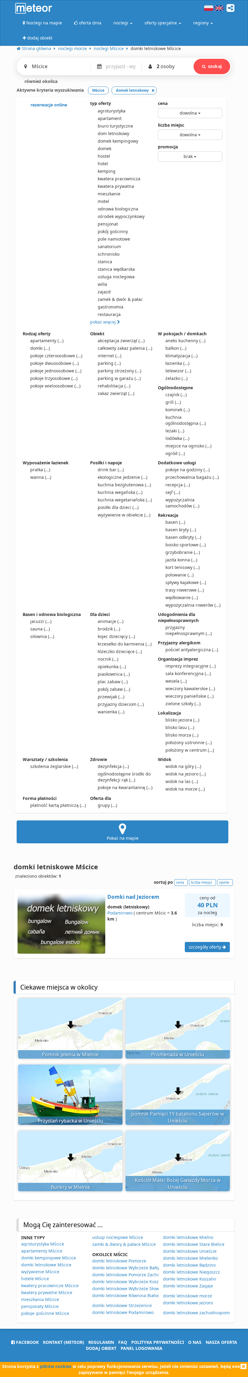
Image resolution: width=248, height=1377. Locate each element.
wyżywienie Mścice (40, 1271)
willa (102, 284)
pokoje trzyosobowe (53, 378)
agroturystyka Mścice (42, 1244)
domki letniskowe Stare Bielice (193, 1244)
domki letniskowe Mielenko (190, 1258)
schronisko (108, 254)
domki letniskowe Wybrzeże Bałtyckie (129, 1268)
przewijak (111, 697)
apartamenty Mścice (41, 1251)
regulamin (101, 1342)
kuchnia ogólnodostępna (185, 420)
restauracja (109, 314)
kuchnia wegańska (120, 492)
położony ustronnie (188, 742)
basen (175, 522)
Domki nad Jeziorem (133, 896)
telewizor (178, 371)
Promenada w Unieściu (177, 1054)
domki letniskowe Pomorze (119, 1261)
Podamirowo (119, 913)
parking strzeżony (119, 371)
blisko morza (181, 735)
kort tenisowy (182, 567)
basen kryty (180, 529)
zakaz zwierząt (116, 393)
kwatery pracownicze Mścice (50, 1285)
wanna (40, 477)
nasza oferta (221, 1342)
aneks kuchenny (185, 340)
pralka (40, 469)
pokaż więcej (103, 322)
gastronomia (110, 307)
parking (109, 363)
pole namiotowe (114, 239)
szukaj (215, 66)
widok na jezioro (185, 774)
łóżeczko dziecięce (120, 651)
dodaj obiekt (101, 1348)
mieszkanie (109, 194)
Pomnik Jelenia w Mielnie (70, 1054)
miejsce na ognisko (188, 446)
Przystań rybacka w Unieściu (70, 1120)
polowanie (179, 575)
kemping (107, 171)
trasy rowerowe (184, 590)
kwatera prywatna (116, 186)
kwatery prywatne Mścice (46, 1292)
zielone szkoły (183, 703)
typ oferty (100, 103)
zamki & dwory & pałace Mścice (124, 1244)
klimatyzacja (181, 355)
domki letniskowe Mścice (46, 1265)
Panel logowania (141, 1348)
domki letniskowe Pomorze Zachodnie (130, 1275)
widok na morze (185, 789)
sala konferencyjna (188, 673)
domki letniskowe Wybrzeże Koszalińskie (133, 1281)
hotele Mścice (35, 1278)
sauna (40, 629)
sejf (172, 492)
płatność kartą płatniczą (58, 805)
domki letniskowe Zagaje (188, 1286)
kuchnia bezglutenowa (124, 485)
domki (40, 348)
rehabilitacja (114, 386)
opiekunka (112, 666)
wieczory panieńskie (189, 696)
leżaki (174, 431)
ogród (175, 453)
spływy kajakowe (185, 582)
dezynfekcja (113, 766)
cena (163, 103)
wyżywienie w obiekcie (124, 515)
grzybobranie (182, 552)
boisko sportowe (185, 545)
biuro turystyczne (115, 126)
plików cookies (55, 1366)
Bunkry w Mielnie (70, 1187)
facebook (27, 1342)
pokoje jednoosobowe (55, 371)
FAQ (122, 1342)
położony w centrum (189, 750)
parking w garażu (119, 378)
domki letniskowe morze (187, 1296)
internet (109, 355)
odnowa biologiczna (118, 209)
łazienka (177, 363)
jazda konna (181, 560)
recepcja (177, 485)
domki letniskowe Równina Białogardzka (133, 1295)
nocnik (108, 659)
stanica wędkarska (116, 269)
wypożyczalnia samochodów (182, 503)
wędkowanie (181, 597)
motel (103, 201)
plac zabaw (113, 681)
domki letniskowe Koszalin (189, 1279)
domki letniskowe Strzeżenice (122, 1305)
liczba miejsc (171, 125)
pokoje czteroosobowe (56, 355)
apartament (110, 118)
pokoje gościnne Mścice (45, 1313)
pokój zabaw (114, 689)
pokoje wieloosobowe (55, 386)
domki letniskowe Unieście (190, 1251)
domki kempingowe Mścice (48, 1258)
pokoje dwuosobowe (54, 363)
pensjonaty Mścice (40, 1306)
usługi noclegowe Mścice (117, 1237)
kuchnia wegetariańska (125, 500)
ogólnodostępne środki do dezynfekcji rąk (124, 777)
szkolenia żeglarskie (54, 766)
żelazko (176, 378)
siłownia (42, 636)
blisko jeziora (182, 720)
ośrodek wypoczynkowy (121, 216)
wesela (176, 681)
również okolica (40, 81)
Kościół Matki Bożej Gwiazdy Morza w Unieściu (178, 1183)
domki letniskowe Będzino (189, 1265)
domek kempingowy (118, 141)
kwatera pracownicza (119, 179)
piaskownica (114, 674)
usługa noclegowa (116, 277)
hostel (104, 156)
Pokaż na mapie (123, 838)
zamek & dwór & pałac (120, 299)
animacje (110, 621)
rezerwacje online (48, 105)
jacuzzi (40, 621)
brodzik (109, 629)
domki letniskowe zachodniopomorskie (202, 1312)
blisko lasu (179, 727)
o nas (194, 1342)
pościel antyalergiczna (191, 649)
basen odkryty (183, 537)
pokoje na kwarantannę (125, 787)
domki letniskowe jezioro (188, 1303)
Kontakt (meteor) (63, 1342)
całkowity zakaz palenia (125, 348)
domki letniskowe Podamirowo (123, 1312)
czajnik (176, 394)
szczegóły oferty (205, 947)
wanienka (111, 712)
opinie (224, 882)
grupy (107, 805)
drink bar (111, 469)
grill (173, 402)
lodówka (177, 438)
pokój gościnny (113, 231)
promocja (168, 147)
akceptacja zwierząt (121, 340)
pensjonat (108, 224)
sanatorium (109, 246)
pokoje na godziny (187, 469)
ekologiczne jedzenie (122, 477)
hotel (103, 163)
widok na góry (183, 766)
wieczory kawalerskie (190, 688)
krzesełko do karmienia (125, 644)
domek (104, 148)
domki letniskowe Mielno (188, 1237)
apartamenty (47, 340)
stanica (105, 261)
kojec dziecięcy (116, 636)
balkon (175, 348)
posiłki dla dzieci (118, 507)
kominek (177, 409)
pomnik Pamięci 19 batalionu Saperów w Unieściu (177, 1117)
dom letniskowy (113, 133)
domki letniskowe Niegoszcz (191, 1272)
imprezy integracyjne (190, 666)
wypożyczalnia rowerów (192, 605)
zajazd (104, 292)
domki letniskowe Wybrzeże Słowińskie (131, 1288)
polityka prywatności (157, 1342)
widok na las (181, 781)
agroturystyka (112, 111)
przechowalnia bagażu (192, 477)
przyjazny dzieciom (121, 704)
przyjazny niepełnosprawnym (188, 630)
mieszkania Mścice (40, 1299)
